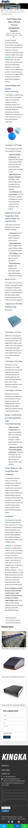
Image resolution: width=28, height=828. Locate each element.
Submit (7, 737)
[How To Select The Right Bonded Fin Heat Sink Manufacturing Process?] (14, 663)
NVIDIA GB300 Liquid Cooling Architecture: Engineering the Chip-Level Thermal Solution (14, 648)
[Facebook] (9, 822)
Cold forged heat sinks (11, 617)
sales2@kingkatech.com (13, 778)
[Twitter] (15, 822)
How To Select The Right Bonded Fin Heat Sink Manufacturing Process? (14, 676)
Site (14, 37)
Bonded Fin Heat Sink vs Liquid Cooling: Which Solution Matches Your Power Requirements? (14, 705)
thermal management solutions (13, 620)
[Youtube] (19, 822)
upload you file (7, 733)
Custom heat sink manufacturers (13, 622)
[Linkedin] (12, 822)
